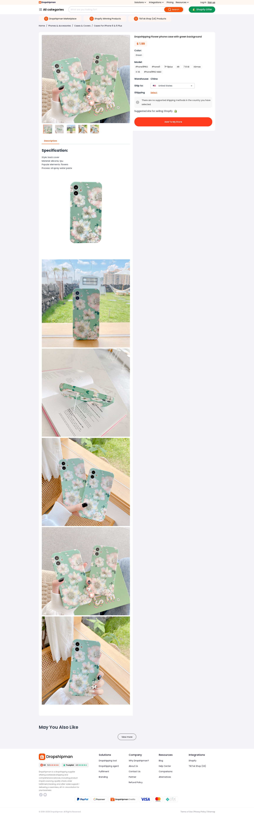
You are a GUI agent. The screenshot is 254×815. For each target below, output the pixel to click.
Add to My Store (173, 121)
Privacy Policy (200, 811)
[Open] (191, 86)
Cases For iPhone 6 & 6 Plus (108, 25)
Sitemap (211, 811)
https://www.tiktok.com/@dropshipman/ (41, 794)
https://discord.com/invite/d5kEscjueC (45, 794)
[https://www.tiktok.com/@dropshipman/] (41, 794)
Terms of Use (187, 811)
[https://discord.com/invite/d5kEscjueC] (45, 794)
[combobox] (168, 86)
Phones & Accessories (59, 25)
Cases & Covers (82, 25)
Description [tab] (50, 140)
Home (42, 25)
